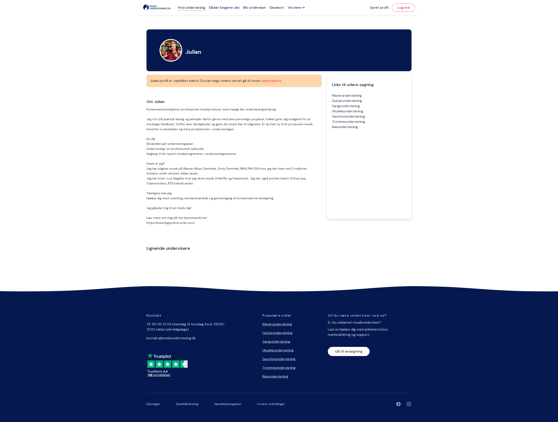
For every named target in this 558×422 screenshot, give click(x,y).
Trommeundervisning (348, 121)
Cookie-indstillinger (271, 404)
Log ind (403, 7)
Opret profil (379, 7)
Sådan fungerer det (224, 7)
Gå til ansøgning (348, 351)
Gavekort (276, 7)
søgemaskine (271, 80)
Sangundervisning (346, 106)
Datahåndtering (187, 404)
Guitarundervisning (347, 100)
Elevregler (153, 404)
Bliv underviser (254, 7)
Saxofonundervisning (348, 116)
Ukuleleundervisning (347, 111)
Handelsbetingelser (227, 404)
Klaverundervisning (347, 95)
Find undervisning (191, 7)
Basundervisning (345, 127)
